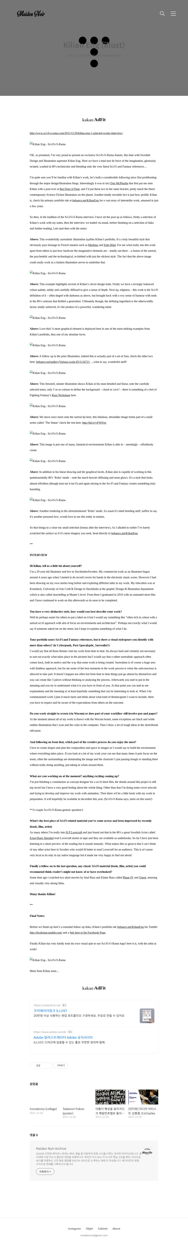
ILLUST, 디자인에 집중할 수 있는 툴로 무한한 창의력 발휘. (70, 1042)
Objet (89, 1228)
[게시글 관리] (48, 1065)
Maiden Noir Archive (51, 1148)
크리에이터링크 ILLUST (50, 1010)
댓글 (34, 1135)
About (116, 1228)
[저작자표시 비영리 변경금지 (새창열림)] (73, 1065)
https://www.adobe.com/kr (50, 1032)
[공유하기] (43, 1065)
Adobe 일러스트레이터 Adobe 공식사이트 (63, 1037)
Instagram (74, 1228)
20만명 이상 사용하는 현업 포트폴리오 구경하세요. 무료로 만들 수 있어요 (79, 1015)
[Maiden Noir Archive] (33, 13)
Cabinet (103, 1228)
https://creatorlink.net (47, 1005)
